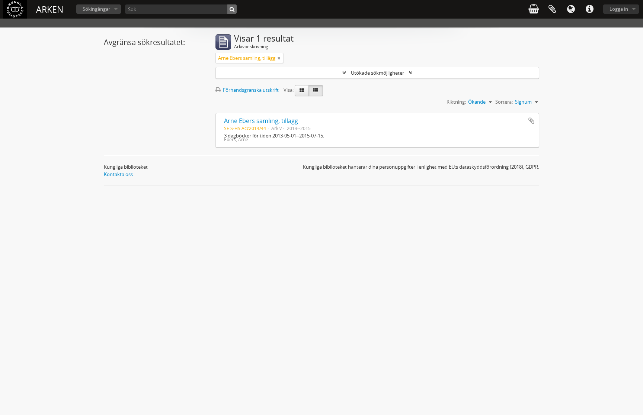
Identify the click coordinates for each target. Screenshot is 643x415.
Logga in (619, 9)
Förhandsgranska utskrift (250, 90)
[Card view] (302, 90)
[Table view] (315, 90)
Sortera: (504, 101)
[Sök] (232, 9)
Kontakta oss (118, 174)
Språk (571, 9)
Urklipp (552, 9)
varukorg (533, 9)
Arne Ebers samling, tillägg (261, 121)
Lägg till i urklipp (531, 120)
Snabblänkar (589, 9)
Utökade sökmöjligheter (377, 72)
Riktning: (456, 101)
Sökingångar (96, 9)
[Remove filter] (279, 58)
